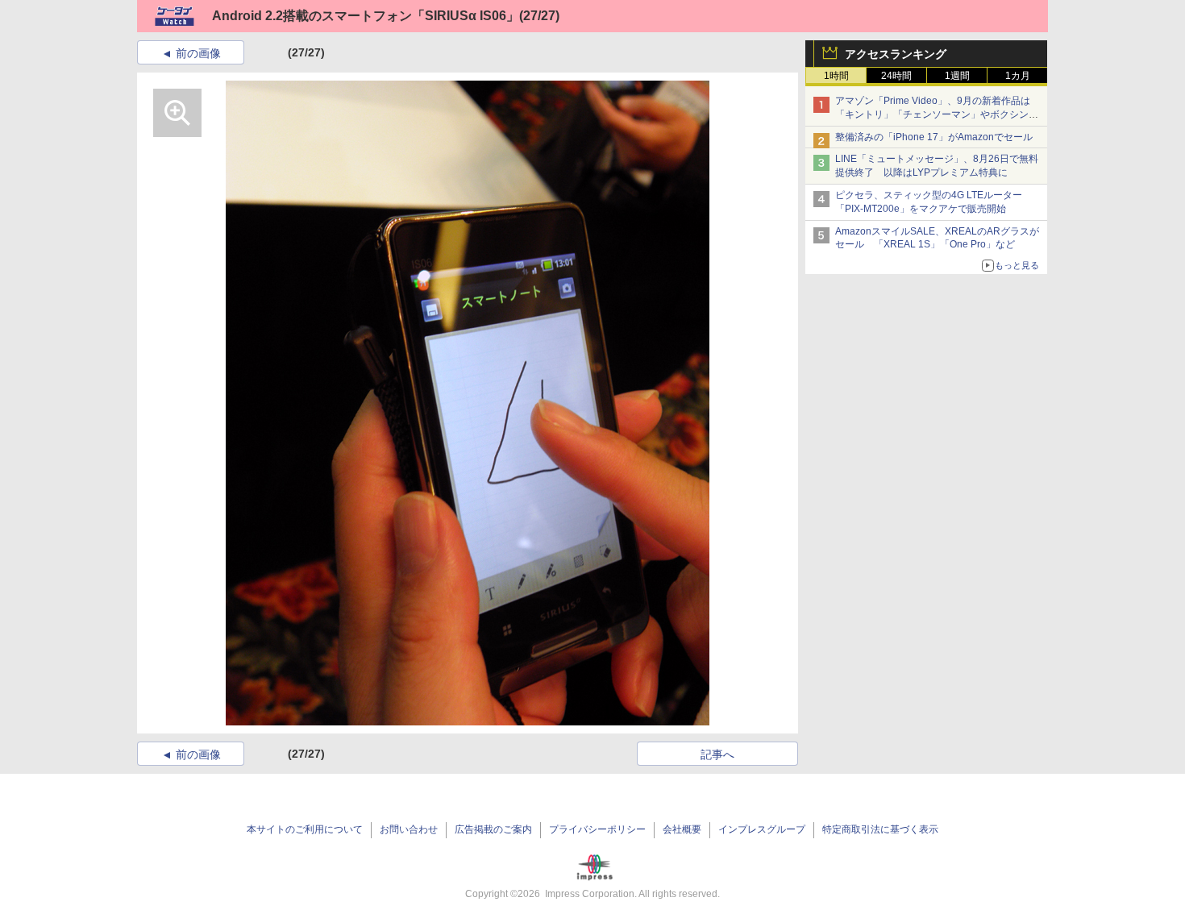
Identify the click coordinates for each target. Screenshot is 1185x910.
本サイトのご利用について (305, 829)
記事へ (717, 754)
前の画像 (198, 53)
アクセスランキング (895, 54)
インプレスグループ (761, 829)
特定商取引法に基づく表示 (880, 829)
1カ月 (1017, 75)
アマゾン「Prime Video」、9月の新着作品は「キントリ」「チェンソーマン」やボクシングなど (936, 114)
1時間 (836, 75)
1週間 (957, 75)
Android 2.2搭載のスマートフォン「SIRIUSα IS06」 (365, 16)
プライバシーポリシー (597, 829)
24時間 (896, 75)
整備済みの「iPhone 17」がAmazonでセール (934, 137)
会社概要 (682, 829)
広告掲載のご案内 (493, 829)
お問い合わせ (409, 829)
